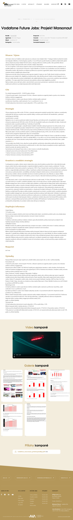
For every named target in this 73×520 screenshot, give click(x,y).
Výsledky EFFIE (26, 19)
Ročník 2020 (13, 35)
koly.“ (12, 141)
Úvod (19, 19)
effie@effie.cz (58, 501)
